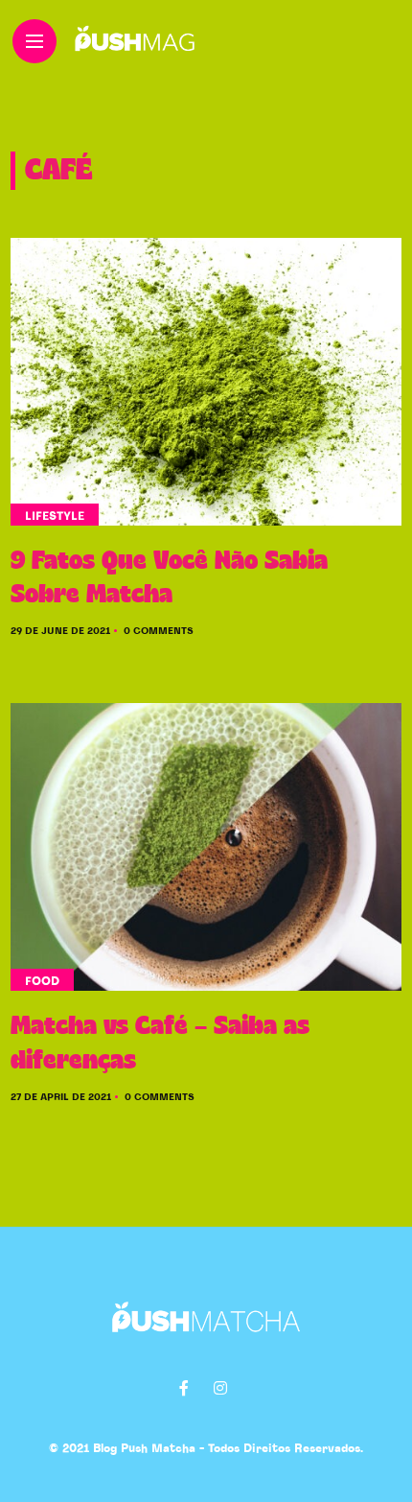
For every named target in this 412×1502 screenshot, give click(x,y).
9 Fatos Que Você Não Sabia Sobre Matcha (169, 578)
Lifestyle (54, 516)
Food (42, 981)
